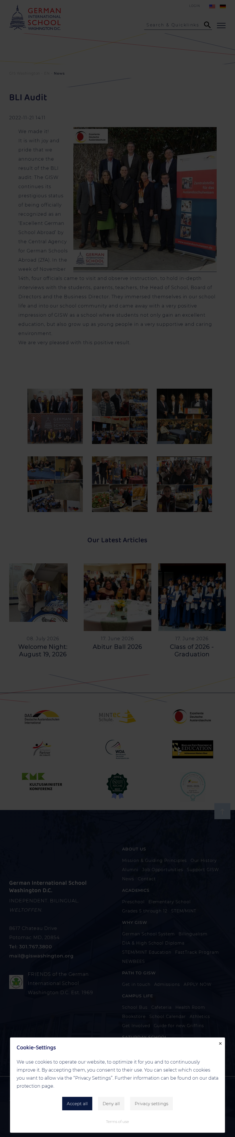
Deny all (111, 1103)
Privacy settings (151, 1103)
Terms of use (117, 1121)
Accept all (77, 1103)
